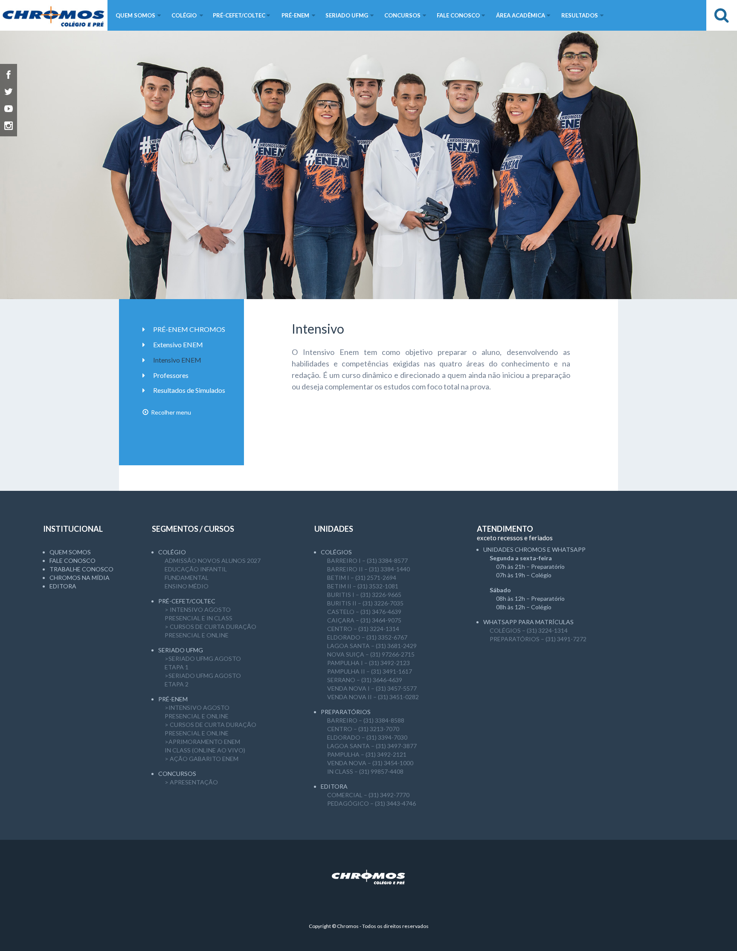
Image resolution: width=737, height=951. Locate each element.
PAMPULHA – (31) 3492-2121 (366, 754)
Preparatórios (346, 711)
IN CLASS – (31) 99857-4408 (365, 771)
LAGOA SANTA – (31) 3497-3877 (372, 745)
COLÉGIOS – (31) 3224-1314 (529, 630)
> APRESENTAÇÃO (191, 782)
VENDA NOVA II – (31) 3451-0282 (373, 696)
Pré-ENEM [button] (295, 15)
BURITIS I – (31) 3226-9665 (364, 594)
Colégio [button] (184, 15)
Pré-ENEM (173, 699)
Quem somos (70, 552)
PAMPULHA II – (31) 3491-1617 (369, 671)
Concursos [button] (402, 15)
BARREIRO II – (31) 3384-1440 (368, 569)
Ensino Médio (187, 586)
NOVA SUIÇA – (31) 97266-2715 (371, 654)
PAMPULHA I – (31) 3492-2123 (368, 662)
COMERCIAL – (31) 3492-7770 (368, 794)
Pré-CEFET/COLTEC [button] (239, 15)
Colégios (336, 552)
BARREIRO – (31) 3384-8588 (365, 720)
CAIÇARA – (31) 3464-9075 (364, 620)
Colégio (172, 552)
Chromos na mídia (79, 577)
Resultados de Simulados (189, 390)
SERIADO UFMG (180, 650)
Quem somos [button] (135, 15)
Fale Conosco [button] (458, 15)
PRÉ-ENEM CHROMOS (189, 329)
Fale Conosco (72, 560)
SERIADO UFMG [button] (346, 15)
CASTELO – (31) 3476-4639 (364, 611)
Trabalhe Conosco (81, 569)
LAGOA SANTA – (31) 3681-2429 (372, 645)
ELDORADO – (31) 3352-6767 (367, 637)
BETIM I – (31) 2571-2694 (361, 577)
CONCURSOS (177, 773)
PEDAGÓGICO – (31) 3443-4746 (371, 803)
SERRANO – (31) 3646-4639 (364, 679)
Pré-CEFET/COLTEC (186, 601)
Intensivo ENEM (177, 360)
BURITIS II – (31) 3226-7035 (365, 603)
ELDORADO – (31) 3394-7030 (367, 737)
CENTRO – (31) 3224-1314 (363, 628)
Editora (62, 586)
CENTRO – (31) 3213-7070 (363, 728)
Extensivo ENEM (178, 344)
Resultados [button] (579, 15)
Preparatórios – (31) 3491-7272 (538, 639)
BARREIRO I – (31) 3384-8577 (367, 560)
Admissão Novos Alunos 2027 (213, 560)
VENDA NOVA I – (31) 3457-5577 (372, 688)
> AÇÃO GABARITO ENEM (201, 758)
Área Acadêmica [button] (520, 15)
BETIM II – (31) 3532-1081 (362, 586)
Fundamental (187, 577)
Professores (171, 375)
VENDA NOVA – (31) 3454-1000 (370, 763)
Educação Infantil (196, 569)
